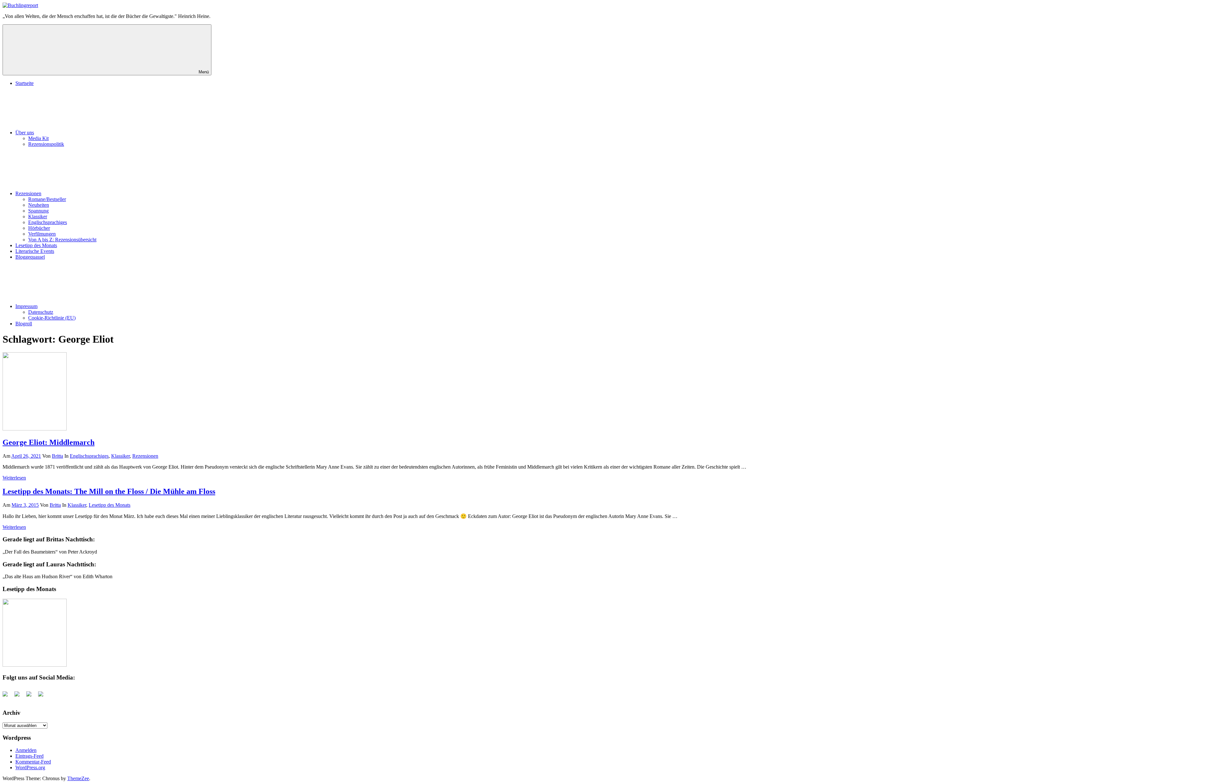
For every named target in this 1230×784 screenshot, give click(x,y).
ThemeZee (78, 778)
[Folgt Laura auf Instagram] (43, 696)
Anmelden (26, 750)
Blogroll (23, 323)
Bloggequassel (30, 257)
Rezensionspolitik (46, 144)
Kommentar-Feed (33, 761)
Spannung (38, 210)
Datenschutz (40, 312)
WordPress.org (30, 767)
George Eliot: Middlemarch (48, 442)
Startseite (24, 83)
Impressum (26, 306)
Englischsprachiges (47, 222)
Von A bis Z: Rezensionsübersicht (62, 239)
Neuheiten (38, 205)
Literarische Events (34, 251)
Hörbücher (39, 228)
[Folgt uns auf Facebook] (8, 696)
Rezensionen (28, 193)
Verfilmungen (42, 234)
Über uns (24, 132)
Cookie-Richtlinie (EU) (52, 318)
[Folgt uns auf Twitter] (19, 696)
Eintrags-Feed (29, 756)
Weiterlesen (14, 477)
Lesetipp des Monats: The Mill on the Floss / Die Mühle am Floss (109, 491)
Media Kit (38, 138)
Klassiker (37, 216)
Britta (57, 456)
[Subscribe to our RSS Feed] (31, 696)
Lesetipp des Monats (36, 245)
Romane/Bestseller (47, 199)
